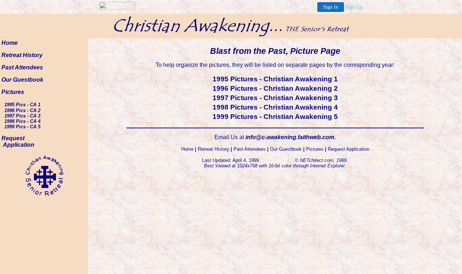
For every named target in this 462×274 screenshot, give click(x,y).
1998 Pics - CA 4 (22, 121)
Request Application (17, 141)
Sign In (330, 7)
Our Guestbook (22, 80)
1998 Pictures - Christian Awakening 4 (275, 107)
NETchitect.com (317, 160)
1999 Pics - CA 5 (22, 126)
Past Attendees (22, 67)
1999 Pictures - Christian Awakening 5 (275, 116)
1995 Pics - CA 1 (22, 104)
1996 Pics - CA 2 (22, 110)
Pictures (12, 92)
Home (9, 43)
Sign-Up (354, 7)
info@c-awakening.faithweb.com (289, 137)
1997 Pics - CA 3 (22, 116)
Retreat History (22, 55)
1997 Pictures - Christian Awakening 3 (275, 98)
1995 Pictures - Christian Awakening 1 (275, 79)
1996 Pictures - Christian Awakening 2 (275, 88)
